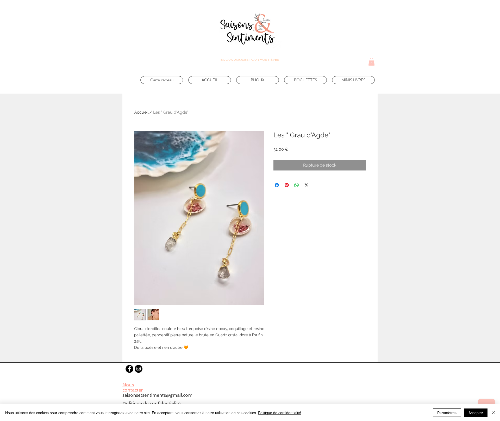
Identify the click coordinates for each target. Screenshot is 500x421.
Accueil (141, 112)
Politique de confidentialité (279, 412)
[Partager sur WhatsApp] (296, 185)
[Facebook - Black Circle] (129, 369)
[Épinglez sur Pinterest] (287, 185)
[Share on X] (306, 185)
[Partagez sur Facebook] (277, 185)
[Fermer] (494, 412)
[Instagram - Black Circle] (138, 369)
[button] (371, 62)
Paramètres (447, 412)
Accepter (475, 412)
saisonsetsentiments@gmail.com (157, 395)
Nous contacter (132, 387)
